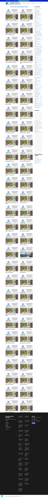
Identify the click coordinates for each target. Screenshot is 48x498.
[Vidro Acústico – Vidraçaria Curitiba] (11, 168)
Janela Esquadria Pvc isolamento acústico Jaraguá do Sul (26, 286)
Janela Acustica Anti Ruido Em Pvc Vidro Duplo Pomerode (10, 315)
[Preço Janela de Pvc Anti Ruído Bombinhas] (11, 84)
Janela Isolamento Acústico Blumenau (24, 48)
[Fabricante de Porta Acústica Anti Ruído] (26, 224)
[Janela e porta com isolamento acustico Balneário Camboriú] (26, 140)
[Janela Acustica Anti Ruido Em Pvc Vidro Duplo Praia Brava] (26, 112)
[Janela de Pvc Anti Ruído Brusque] (11, 266)
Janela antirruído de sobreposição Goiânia (10, 118)
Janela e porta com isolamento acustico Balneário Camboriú (26, 147)
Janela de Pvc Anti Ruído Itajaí (23, 356)
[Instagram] (34, 423)
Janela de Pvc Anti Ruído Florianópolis (9, 34)
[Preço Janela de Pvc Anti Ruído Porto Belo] (11, 294)
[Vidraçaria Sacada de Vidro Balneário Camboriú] (26, 252)
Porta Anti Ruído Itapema (23, 272)
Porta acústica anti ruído (8, 104)
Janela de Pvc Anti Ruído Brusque (9, 272)
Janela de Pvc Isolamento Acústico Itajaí (24, 20)
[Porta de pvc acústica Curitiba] (26, 364)
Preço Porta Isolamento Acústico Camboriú (25, 34)
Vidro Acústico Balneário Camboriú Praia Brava (10, 62)
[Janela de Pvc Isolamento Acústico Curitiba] (26, 126)
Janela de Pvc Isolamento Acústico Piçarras (10, 258)
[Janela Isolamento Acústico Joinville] (11, 405)
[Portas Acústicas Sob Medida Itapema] (11, 211)
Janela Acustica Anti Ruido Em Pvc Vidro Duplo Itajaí (26, 314)
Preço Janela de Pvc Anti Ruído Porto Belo (10, 300)
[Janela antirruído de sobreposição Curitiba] (26, 168)
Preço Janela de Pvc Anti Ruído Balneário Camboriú (11, 76)
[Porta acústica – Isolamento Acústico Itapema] (26, 211)
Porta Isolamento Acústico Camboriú (9, 370)
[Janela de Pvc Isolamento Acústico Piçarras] (11, 252)
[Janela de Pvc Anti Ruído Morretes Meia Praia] (26, 155)
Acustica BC (36, 157)
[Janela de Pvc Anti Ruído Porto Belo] (11, 224)
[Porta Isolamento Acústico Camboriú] (11, 364)
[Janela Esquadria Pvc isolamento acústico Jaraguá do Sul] (26, 280)
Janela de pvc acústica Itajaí (8, 244)
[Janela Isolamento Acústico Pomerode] (11, 336)
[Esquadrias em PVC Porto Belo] (26, 196)
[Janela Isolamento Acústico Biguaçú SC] (11, 126)
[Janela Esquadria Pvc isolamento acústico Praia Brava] (11, 182)
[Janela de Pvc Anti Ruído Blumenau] (26, 98)
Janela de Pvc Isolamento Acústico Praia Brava (25, 412)
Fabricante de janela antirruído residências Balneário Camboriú (11, 203)
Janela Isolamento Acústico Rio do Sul (9, 48)
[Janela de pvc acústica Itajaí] (11, 238)
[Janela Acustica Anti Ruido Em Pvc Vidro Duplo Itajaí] (26, 308)
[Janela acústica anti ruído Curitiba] (11, 378)
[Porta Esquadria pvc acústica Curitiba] (26, 70)
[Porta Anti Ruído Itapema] (26, 266)
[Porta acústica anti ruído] (11, 98)
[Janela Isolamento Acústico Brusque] (11, 155)
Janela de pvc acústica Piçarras (23, 244)
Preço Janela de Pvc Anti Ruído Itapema (10, 356)
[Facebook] (41, 0)
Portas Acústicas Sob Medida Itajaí (9, 146)
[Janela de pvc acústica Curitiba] (26, 378)
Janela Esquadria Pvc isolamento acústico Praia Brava (11, 188)
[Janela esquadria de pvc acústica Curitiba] (11, 323)
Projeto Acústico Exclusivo (38, 149)
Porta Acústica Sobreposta (39, 136)
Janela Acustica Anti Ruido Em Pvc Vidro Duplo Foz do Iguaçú (26, 62)
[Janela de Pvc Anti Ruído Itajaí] (26, 350)
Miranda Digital (20, 496)
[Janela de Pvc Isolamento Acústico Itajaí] (26, 14)
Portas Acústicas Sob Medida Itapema (9, 217)
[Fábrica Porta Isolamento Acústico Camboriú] (26, 336)
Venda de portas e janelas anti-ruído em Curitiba (26, 329)
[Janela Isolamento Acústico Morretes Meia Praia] (26, 84)
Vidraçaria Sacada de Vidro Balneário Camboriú (25, 258)
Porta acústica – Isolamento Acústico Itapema (25, 217)
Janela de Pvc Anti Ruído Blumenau (24, 104)
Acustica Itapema (37, 158)
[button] (2, 496)
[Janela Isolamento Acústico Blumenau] (26, 42)
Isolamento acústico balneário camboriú (24, 300)
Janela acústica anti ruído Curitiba (9, 384)
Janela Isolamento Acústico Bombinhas (10, 286)
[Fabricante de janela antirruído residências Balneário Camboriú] (11, 196)
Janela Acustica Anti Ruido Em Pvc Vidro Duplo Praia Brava (26, 118)
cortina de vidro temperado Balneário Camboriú (19, 6)
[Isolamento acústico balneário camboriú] (26, 294)
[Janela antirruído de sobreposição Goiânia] (11, 112)
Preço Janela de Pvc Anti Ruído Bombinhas (10, 90)
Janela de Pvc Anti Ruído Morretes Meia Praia (25, 161)
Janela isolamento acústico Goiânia (9, 398)
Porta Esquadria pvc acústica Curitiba (24, 76)
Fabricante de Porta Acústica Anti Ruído (26, 440)
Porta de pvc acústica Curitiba (23, 370)
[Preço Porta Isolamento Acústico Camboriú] (26, 28)
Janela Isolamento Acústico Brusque (9, 161)
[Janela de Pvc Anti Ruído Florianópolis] (11, 28)
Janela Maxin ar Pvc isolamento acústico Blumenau (11, 20)
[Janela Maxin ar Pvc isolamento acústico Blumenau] (11, 14)
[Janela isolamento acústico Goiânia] (11, 392)
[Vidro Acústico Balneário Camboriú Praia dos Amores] (26, 392)
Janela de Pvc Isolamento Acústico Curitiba (25, 132)
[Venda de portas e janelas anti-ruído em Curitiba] (26, 323)
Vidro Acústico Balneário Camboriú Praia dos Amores (26, 398)
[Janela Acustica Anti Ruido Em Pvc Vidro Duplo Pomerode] (11, 308)
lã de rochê (39, 133)
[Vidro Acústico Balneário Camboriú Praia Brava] (11, 56)
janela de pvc (40, 132)
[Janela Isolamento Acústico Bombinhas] (11, 280)
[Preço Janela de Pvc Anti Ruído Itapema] (11, 350)
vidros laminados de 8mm (39, 153)
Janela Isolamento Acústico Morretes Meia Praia (25, 90)
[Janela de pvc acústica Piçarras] (26, 238)
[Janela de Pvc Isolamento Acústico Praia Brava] (26, 405)
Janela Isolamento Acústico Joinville (9, 412)
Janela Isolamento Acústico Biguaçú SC (10, 132)
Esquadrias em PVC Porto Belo (23, 202)
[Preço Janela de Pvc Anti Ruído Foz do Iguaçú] (26, 182)
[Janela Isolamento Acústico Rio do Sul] (11, 42)
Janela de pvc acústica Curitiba (23, 384)
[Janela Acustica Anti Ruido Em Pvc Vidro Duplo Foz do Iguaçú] (26, 56)
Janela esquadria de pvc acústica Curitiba (10, 329)
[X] (42, 0)
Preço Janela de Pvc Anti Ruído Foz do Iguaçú (25, 188)
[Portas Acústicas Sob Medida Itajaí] (11, 140)
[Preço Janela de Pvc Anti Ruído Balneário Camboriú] (11, 70)
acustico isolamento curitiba (38, 159)
